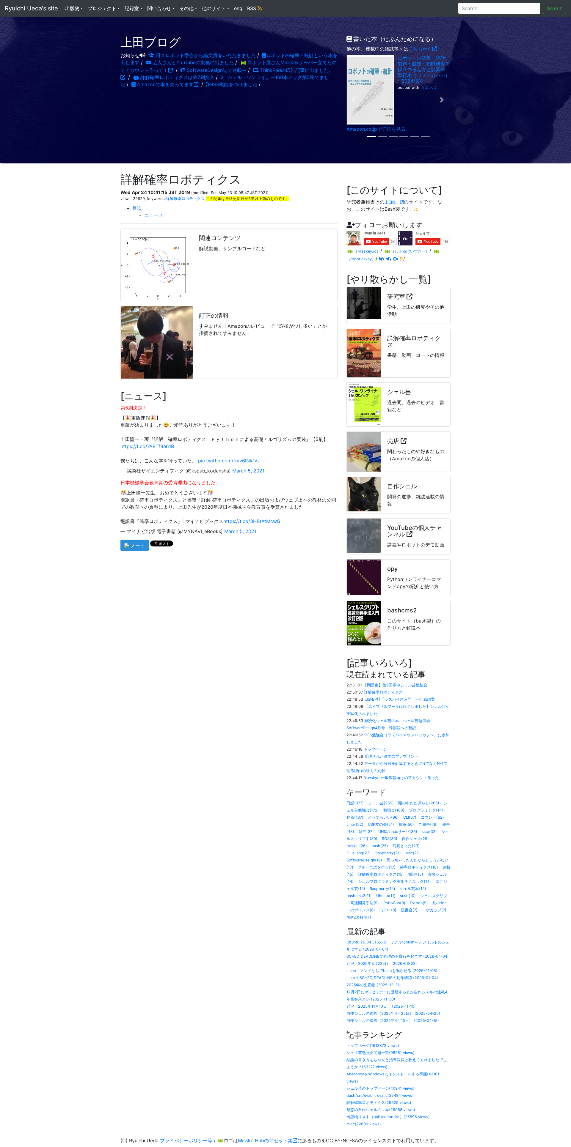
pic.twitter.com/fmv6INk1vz (229, 461)
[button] (354, 99)
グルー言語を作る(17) (377, 867)
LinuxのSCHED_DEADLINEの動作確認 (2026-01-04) (392, 978)
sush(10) (408, 896)
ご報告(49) (428, 824)
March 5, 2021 (248, 471)
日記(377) (355, 803)
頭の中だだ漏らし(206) (418, 803)
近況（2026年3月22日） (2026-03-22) (381, 963)
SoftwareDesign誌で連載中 (216, 70)
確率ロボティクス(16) (419, 867)
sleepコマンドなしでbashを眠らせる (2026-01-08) (391, 970)
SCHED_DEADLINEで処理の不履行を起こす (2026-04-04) (397, 956)
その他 (186, 8)
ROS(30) (389, 838)
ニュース (153, 215)
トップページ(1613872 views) (372, 1045)
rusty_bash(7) (358, 917)
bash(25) (379, 846)
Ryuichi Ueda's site (31, 8)
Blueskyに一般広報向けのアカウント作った (401, 778)
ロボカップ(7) (434, 910)
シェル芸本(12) (413, 888)
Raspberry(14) (382, 888)
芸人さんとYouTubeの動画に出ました (192, 62)
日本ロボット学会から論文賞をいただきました (205, 55)
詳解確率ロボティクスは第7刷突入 (176, 77)
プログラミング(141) (427, 810)
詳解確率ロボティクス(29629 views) (378, 1102)
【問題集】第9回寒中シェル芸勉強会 (395, 685)
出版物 (72, 8)
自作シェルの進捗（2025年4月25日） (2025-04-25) (393, 1013)
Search (554, 8)
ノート (137, 545)
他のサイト (214, 8)
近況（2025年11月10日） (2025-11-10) (381, 1006)
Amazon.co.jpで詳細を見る (376, 129)
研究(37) (366, 831)
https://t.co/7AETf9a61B (147, 446)
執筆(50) (406, 824)
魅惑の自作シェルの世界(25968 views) (380, 1109)
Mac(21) (412, 853)
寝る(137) (354, 817)
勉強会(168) (393, 810)
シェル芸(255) (381, 803)
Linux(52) (354, 824)
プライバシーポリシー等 (186, 1140)
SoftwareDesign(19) (364, 860)
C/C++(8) (387, 910)
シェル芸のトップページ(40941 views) (380, 1088)
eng (238, 8)
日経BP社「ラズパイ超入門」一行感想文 (399, 699)
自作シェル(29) (415, 838)
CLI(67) (409, 817)
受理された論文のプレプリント (391, 756)
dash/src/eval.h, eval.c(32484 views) (380, 1095)
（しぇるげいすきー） (410, 251)
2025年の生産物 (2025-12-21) (373, 985)
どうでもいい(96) (383, 817)
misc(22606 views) (363, 1124)
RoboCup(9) (394, 903)
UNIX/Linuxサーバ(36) (397, 831)
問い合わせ (159, 8)
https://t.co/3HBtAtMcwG (251, 521)
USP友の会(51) (381, 824)
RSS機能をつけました (233, 84)
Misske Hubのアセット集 (265, 1140)
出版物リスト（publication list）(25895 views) (388, 1117)
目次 (137, 208)
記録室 (132, 8)
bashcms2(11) (359, 896)
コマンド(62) (432, 817)
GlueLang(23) (358, 853)
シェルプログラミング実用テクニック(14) (394, 881)
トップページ (375, 749)
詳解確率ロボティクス (185, 198)
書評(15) (415, 874)
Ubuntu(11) (386, 896)
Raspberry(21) (388, 853)
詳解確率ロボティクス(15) (381, 874)
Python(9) (419, 903)
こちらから (420, 49)
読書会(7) (409, 910)
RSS (252, 8)
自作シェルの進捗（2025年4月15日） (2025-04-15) (392, 1020)
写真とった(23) (406, 846)
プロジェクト (102, 8)
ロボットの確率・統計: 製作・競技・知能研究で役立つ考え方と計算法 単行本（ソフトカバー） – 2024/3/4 (424, 69)
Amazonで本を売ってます (165, 84)
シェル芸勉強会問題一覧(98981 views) (380, 1052)
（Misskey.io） (367, 251)
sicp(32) (429, 831)
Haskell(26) (356, 846)
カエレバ (428, 87)
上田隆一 (392, 202)
